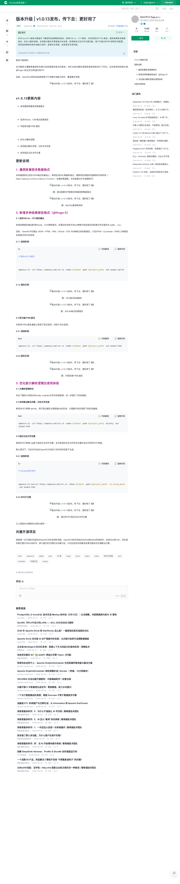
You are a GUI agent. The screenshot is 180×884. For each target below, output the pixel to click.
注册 (171, 8)
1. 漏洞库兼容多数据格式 (146, 70)
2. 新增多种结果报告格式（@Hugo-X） (152, 74)
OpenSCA (145, 17)
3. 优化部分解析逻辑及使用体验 (149, 79)
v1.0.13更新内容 (141, 60)
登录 (164, 8)
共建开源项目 (139, 84)
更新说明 (138, 64)
